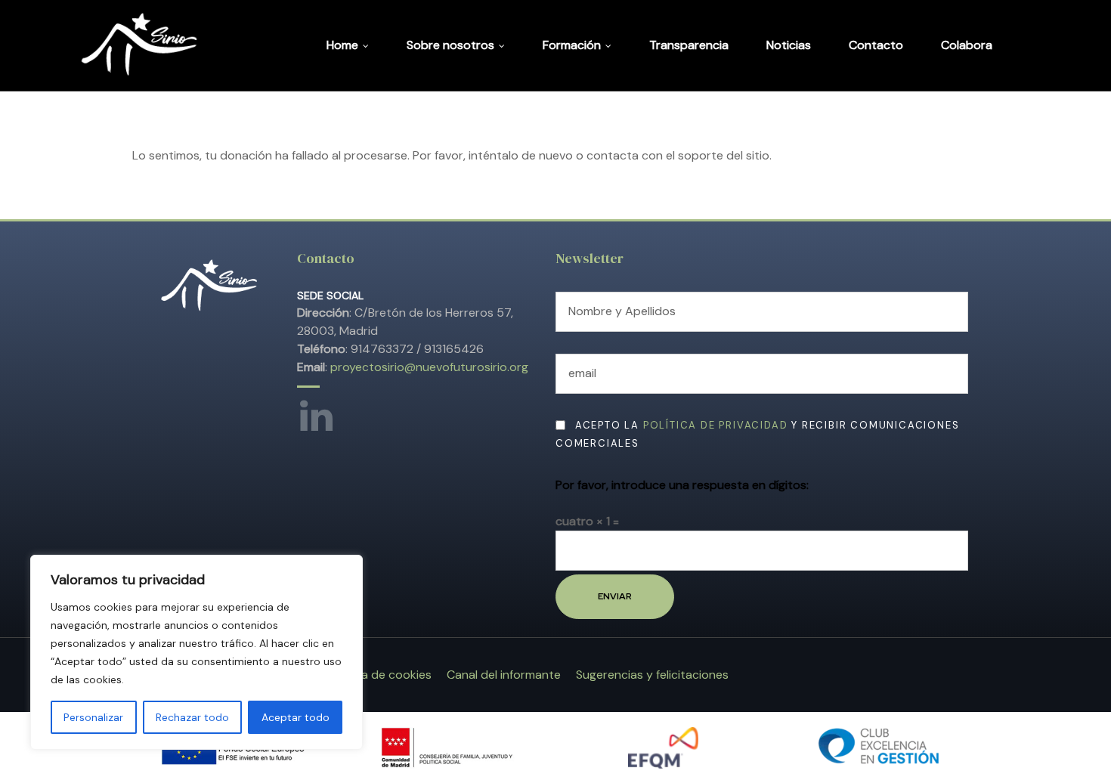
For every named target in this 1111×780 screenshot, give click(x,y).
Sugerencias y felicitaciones (652, 674)
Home (342, 45)
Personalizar (93, 717)
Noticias (788, 45)
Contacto (876, 45)
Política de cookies (380, 674)
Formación (572, 45)
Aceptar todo (296, 717)
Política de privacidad (715, 425)
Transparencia (689, 45)
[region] (196, 652)
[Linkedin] (312, 412)
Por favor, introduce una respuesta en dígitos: (682, 485)
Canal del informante (504, 674)
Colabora (966, 45)
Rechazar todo (192, 717)
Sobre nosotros (450, 45)
